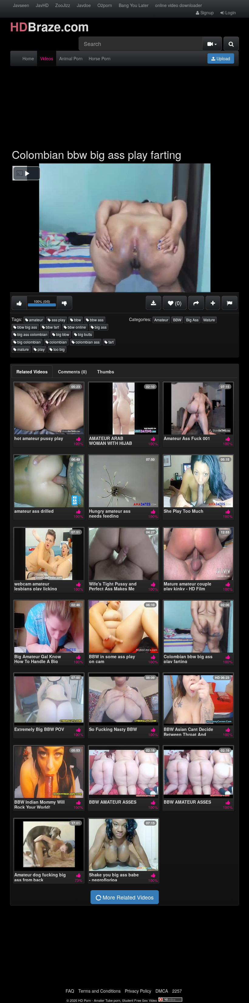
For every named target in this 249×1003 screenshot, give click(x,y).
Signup (206, 12)
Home (28, 58)
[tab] (32, 371)
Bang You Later (133, 5)
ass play (58, 319)
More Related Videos (127, 897)
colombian (58, 341)
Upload (222, 58)
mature (22, 349)
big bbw (62, 334)
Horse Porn (100, 58)
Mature (209, 319)
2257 (177, 991)
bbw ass (96, 319)
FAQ (70, 991)
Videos (46, 58)
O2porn (104, 5)
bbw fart (52, 327)
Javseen (21, 5)
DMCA (161, 991)
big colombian (28, 341)
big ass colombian (31, 334)
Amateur (161, 319)
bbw (77, 319)
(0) (177, 303)
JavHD (42, 5)
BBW (177, 319)
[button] (26, 173)
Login (230, 12)
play (41, 349)
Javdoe (84, 5)
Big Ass (192, 319)
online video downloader (178, 5)
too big (59, 349)
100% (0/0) (45, 304)
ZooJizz (62, 5)
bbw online (76, 327)
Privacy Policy (138, 991)
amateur (35, 319)
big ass (100, 327)
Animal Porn (71, 58)
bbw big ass (26, 327)
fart (110, 341)
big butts (84, 334)
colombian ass (87, 341)
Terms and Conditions (99, 991)
